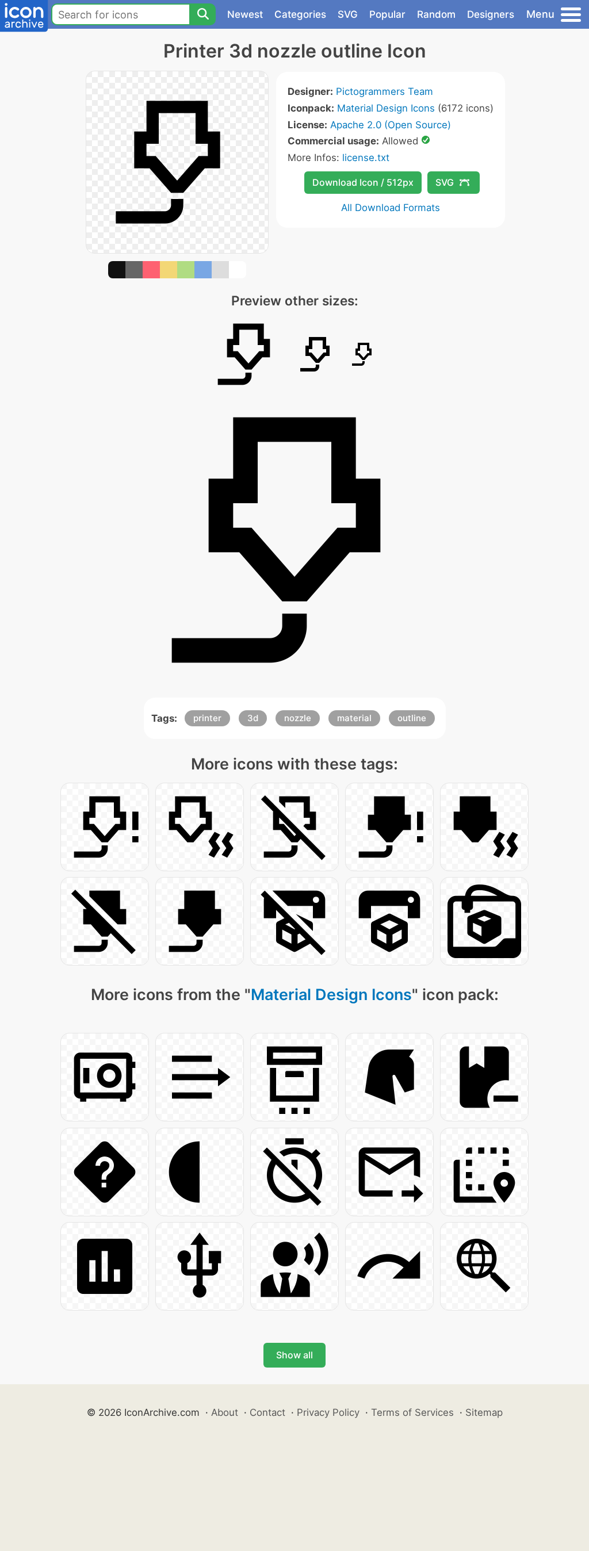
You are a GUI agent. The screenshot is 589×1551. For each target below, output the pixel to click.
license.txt (365, 157)
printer (207, 718)
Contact (267, 1412)
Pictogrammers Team (384, 91)
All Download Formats (390, 207)
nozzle (297, 718)
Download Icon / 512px (363, 182)
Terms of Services (412, 1412)
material (354, 718)
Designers (490, 14)
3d (252, 718)
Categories (300, 14)
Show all (294, 1355)
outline (411, 718)
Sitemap (484, 1412)
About (224, 1412)
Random (436, 14)
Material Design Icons (386, 108)
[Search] (202, 14)
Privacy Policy (328, 1412)
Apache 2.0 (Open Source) (390, 125)
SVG (348, 14)
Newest (245, 14)
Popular (387, 14)
